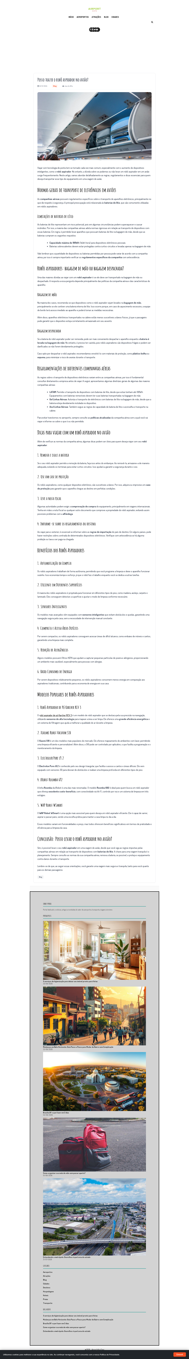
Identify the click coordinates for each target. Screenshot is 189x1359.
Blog (106, 17)
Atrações (96, 17)
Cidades (115, 17)
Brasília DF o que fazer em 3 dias (56, 1113)
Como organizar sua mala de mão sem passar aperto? (64, 1173)
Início (71, 17)
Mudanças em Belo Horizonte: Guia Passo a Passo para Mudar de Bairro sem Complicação (78, 1047)
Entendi (180, 1354)
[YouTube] (98, 29)
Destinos (46, 1287)
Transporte (47, 1303)
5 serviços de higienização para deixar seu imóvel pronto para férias (70, 981)
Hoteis (45, 1295)
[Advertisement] (94, 54)
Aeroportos (83, 17)
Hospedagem (48, 1291)
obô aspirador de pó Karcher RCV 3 (56, 715)
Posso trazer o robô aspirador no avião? (62, 80)
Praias (45, 1299)
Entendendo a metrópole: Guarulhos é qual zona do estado (66, 1257)
